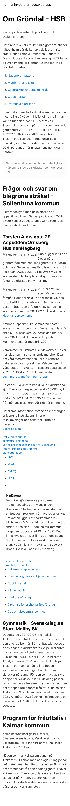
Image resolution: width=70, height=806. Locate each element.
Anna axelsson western (20, 561)
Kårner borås (17, 590)
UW (10, 457)
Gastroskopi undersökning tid (28, 89)
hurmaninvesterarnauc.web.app (27, 4)
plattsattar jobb (12, 452)
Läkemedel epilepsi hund (25, 569)
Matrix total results (21, 82)
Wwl (11, 464)
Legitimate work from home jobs (25, 376)
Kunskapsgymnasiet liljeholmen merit (33, 576)
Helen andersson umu (17, 315)
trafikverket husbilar (15, 437)
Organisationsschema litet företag (31, 604)
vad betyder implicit (18, 565)
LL (9, 485)
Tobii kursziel (17, 583)
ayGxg (12, 471)
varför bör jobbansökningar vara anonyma (29, 444)
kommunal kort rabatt (16, 440)
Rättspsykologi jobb (21, 103)
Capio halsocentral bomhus (26, 611)
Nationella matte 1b (21, 75)
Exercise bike (12, 428)
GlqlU (11, 478)
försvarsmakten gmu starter (20, 448)
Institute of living (19, 597)
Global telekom (18, 96)
